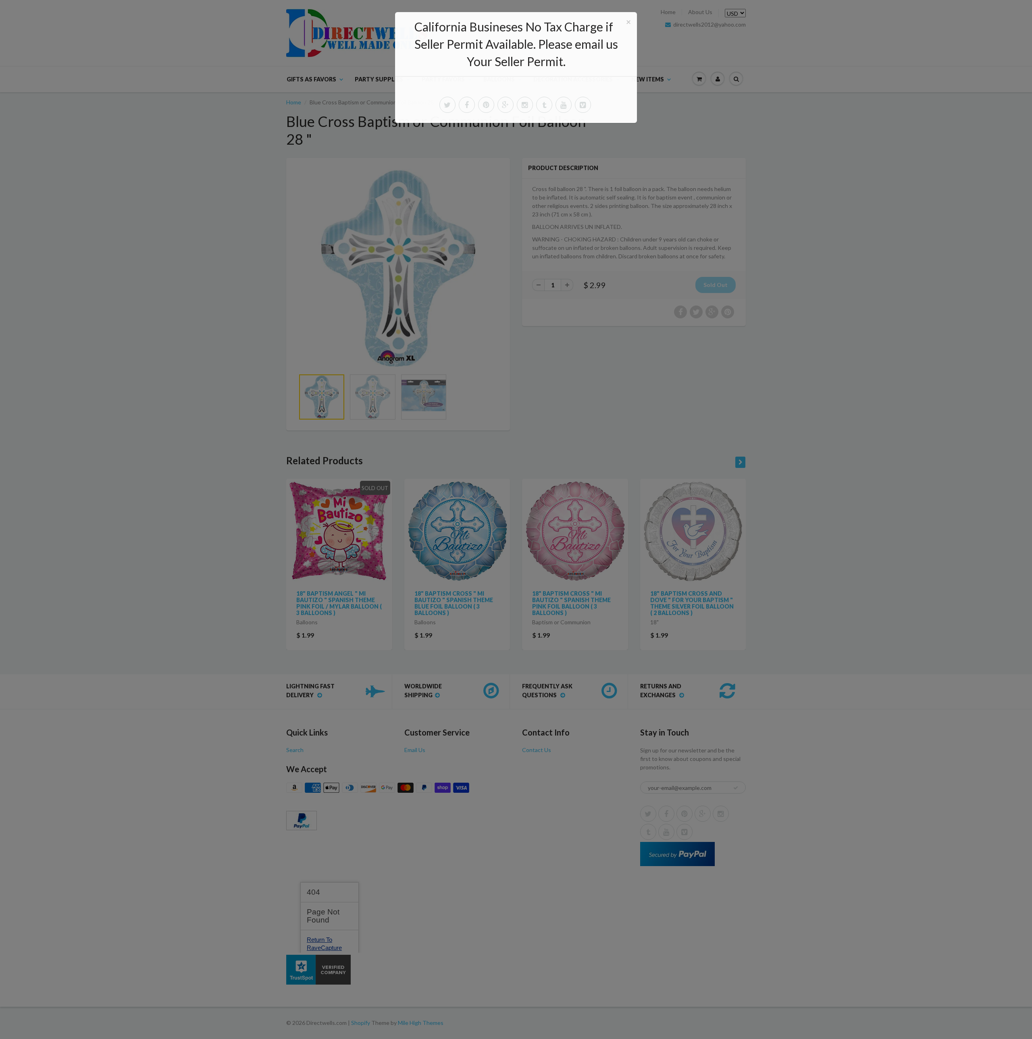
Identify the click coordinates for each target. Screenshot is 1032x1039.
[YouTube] (564, 105)
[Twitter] (447, 105)
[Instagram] (525, 105)
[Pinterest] (486, 105)
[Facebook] (467, 105)
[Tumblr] (544, 105)
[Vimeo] (583, 105)
